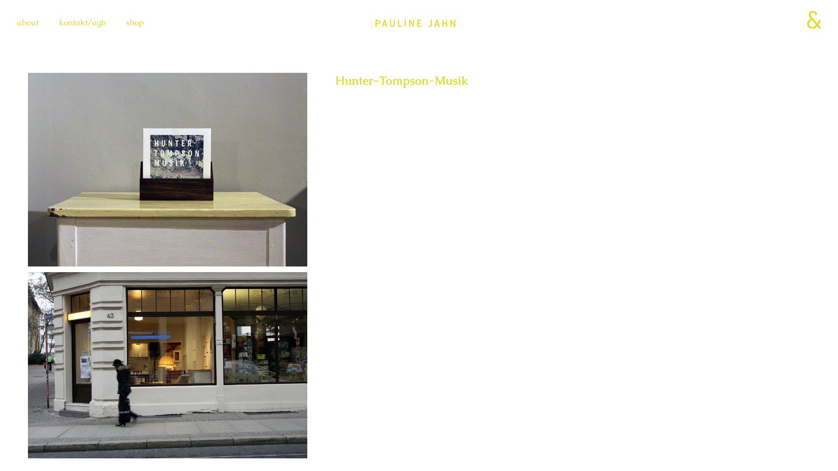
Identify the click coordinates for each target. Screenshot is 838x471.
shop (135, 22)
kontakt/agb (82, 22)
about (28, 22)
